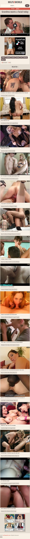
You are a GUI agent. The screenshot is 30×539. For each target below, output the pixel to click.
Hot (21, 57)
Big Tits (7, 95)
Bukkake (5, 483)
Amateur (2, 178)
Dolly (14, 151)
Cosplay (13, 123)
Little (14, 261)
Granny (17, 57)
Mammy (25, 57)
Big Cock (9, 123)
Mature (3, 59)
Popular (13, 8)
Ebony (16, 123)
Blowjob (11, 206)
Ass (4, 95)
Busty (16, 289)
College (15, 206)
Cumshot (8, 57)
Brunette (5, 123)
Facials (13, 57)
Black (8, 400)
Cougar (3, 57)
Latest (17, 8)
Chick (6, 345)
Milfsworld (15, 2)
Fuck (10, 178)
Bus (13, 95)
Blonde (6, 234)
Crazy (15, 511)
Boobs (11, 95)
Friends (17, 345)
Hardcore (14, 178)
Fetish (17, 483)
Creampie (7, 178)
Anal (2, 95)
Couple (17, 317)
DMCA (1, 537)
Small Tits (10, 261)
